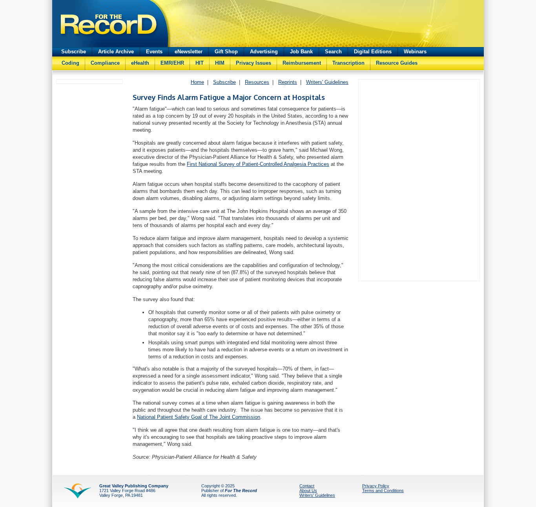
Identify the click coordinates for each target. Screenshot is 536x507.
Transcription (348, 63)
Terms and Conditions (383, 490)
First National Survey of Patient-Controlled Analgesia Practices (258, 164)
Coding (70, 63)
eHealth (140, 63)
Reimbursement (302, 63)
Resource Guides (396, 63)
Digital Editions (373, 52)
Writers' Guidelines (327, 82)
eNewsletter (188, 52)
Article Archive (116, 52)
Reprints (287, 82)
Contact (306, 485)
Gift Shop (226, 52)
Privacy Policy (375, 485)
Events (154, 52)
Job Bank (301, 52)
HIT (199, 63)
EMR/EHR (172, 63)
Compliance (105, 63)
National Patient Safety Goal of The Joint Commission (198, 417)
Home (197, 82)
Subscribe (73, 52)
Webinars (415, 52)
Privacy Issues (253, 63)
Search (333, 52)
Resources (257, 82)
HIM (219, 63)
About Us (308, 490)
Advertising (264, 52)
